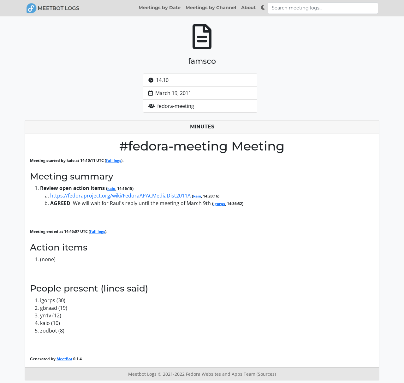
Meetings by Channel (211, 7)
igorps (219, 203)
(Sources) (266, 374)
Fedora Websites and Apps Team (221, 374)
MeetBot (64, 359)
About (248, 7)
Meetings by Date (160, 7)
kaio (111, 188)
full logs (113, 160)
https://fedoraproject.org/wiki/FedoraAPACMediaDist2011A (120, 195)
